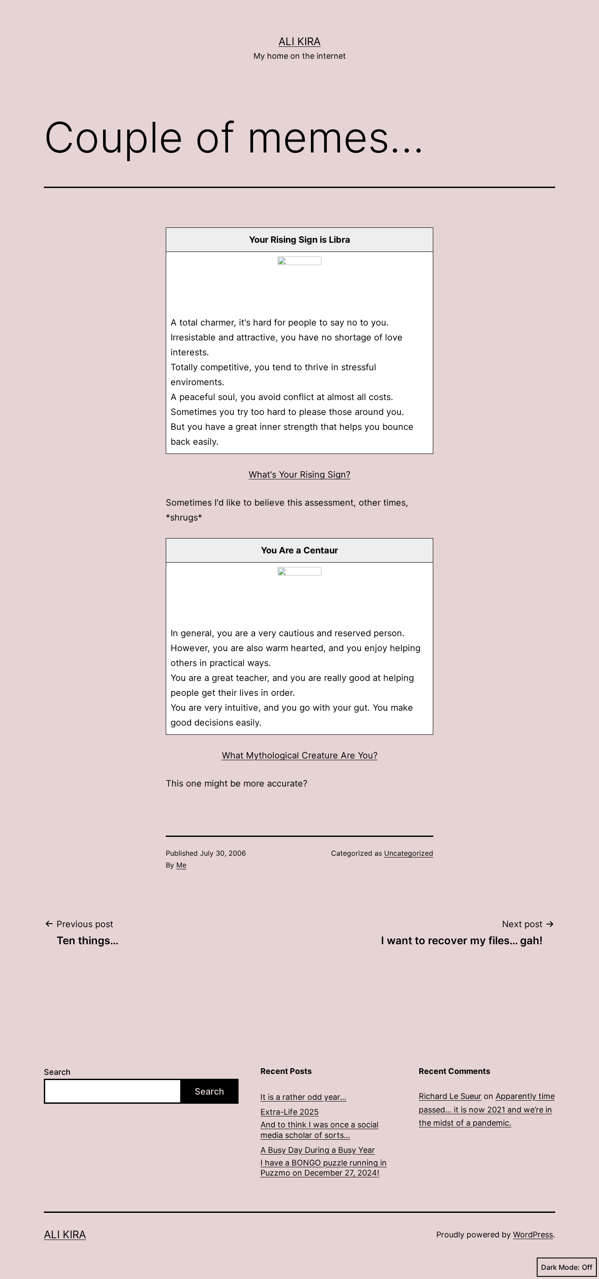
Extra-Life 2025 (289, 1111)
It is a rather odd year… (303, 1097)
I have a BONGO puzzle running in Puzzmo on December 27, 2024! (323, 1167)
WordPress (533, 1234)
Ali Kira (299, 41)
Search (57, 1072)
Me (181, 865)
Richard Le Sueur (450, 1096)
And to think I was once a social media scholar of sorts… (319, 1129)
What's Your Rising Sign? (299, 474)
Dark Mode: (560, 1267)
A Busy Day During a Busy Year (317, 1150)
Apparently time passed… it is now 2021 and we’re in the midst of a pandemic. (487, 1109)
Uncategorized (408, 853)
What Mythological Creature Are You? (300, 755)
